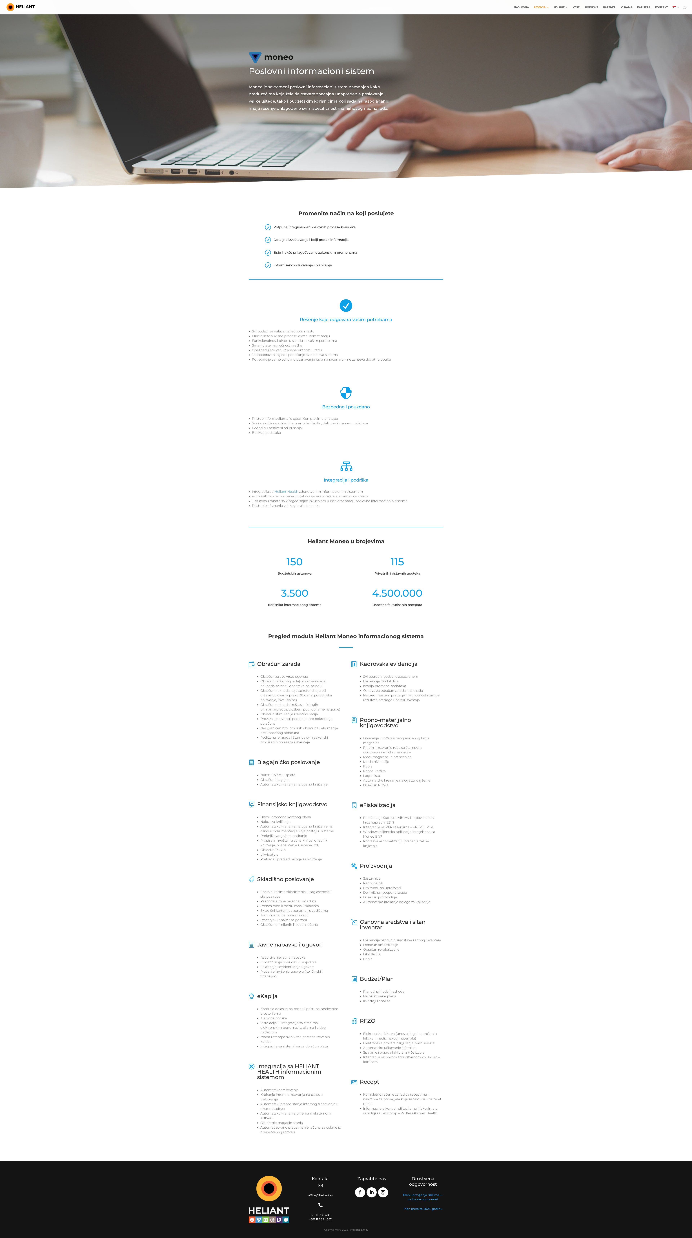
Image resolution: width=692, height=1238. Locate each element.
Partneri (609, 7)
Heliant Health (286, 492)
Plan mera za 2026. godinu (423, 1209)
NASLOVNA (521, 7)
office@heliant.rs (320, 1195)
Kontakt (661, 7)
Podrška (591, 7)
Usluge (559, 7)
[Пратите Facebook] (360, 1192)
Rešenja (540, 7)
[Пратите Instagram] (383, 1192)
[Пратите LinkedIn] (372, 1192)
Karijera (643, 7)
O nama (626, 7)
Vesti (576, 7)
